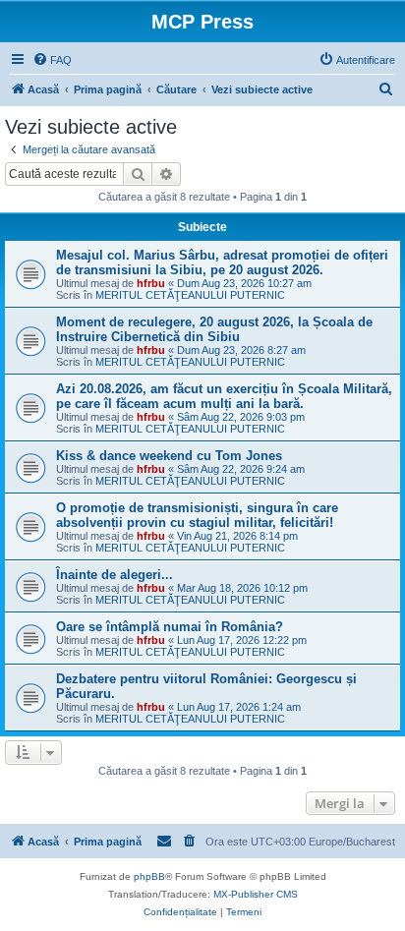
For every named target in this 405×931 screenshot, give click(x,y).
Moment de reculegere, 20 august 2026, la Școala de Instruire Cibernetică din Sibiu (214, 329)
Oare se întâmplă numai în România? (169, 626)
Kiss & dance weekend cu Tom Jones (169, 455)
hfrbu (151, 283)
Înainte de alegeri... (114, 574)
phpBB (149, 876)
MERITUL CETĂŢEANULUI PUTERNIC (190, 295)
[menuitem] (52, 60)
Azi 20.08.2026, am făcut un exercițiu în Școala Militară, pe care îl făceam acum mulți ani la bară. (224, 396)
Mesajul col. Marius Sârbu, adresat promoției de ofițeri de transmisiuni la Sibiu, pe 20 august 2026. (222, 262)
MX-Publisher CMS (255, 894)
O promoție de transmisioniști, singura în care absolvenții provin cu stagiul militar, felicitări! (197, 515)
